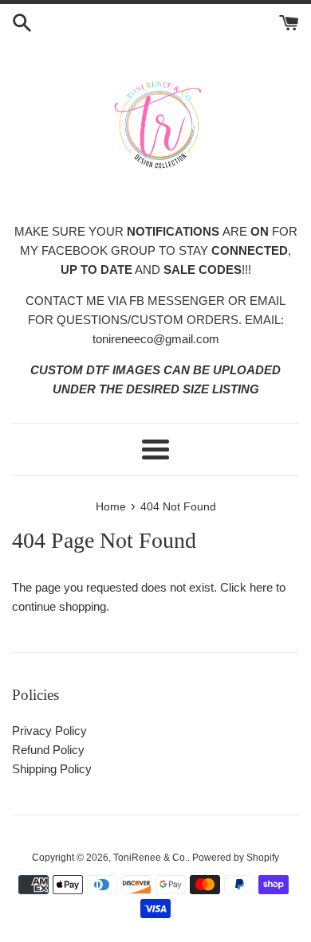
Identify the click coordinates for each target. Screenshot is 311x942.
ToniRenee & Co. (150, 857)
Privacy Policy (49, 730)
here (261, 587)
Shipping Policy (52, 769)
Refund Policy (48, 749)
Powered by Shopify (235, 857)
